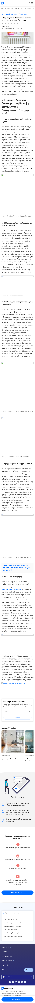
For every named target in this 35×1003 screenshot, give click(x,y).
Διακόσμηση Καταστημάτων (12, 933)
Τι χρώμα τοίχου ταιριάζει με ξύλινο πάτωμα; (12, 732)
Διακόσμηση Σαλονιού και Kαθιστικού (15, 922)
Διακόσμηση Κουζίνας (10, 929)
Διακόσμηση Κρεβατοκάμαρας (13, 936)
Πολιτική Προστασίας (20, 993)
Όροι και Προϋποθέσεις (7, 993)
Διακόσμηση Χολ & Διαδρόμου (13, 926)
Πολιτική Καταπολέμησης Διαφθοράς (11, 995)
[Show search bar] (2, 8)
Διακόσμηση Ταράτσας (11, 919)
